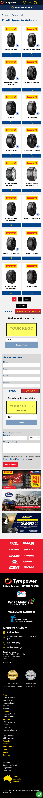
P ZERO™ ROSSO (32, 253)
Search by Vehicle (9, 698)
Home (6, 15)
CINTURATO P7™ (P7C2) (31, 50)
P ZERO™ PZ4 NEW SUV (11, 253)
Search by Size (8, 700)
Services (6, 719)
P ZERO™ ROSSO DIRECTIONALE (11, 287)
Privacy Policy (8, 459)
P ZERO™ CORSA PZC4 (32, 219)
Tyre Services (7, 733)
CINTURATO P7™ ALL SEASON (11, 84)
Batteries (6, 725)
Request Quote (10, 464)
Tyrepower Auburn (23, 7)
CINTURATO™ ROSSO (31, 83)
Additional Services (9, 738)
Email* (5, 376)
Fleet (5, 749)
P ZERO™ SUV (32, 286)
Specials (6, 741)
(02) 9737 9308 (13, 643)
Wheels (6, 711)
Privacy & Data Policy (15, 790)
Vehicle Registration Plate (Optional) (12, 434)
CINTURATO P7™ (11, 50)
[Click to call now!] (25, 2)
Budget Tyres (7, 768)
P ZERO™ (11, 118)
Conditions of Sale (27, 790)
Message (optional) (10, 442)
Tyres (5, 695)
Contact (6, 744)
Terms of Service (21, 459)
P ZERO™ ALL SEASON (32, 151)
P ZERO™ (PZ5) (11, 151)
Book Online (8, 746)
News (5, 752)
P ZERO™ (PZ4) (32, 118)
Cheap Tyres (7, 770)
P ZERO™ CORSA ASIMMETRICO (11, 184)
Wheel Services (8, 735)
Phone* (5, 369)
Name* (6, 362)
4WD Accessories (9, 722)
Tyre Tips (6, 708)
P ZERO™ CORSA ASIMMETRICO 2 (32, 184)
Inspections (6, 727)
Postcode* (7, 383)
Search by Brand (9, 703)
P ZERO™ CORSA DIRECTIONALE (11, 219)
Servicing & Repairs (10, 730)
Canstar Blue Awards (10, 765)
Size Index (6, 762)
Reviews (6, 755)
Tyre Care (6, 706)
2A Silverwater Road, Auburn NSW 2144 (21, 637)
